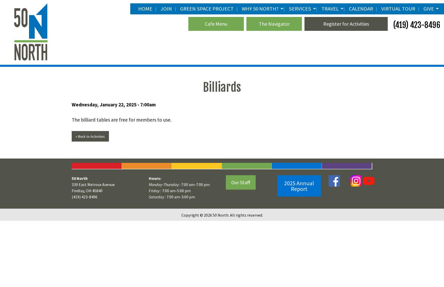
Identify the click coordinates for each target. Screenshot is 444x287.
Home (145, 8)
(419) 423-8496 (416, 25)
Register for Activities (346, 24)
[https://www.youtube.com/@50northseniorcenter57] (368, 180)
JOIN (166, 8)
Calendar (361, 8)
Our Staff (240, 182)
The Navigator (274, 24)
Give (428, 8)
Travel (330, 8)
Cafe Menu (216, 24)
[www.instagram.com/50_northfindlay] (356, 180)
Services (300, 8)
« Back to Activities (90, 136)
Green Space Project (207, 8)
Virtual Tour (398, 8)
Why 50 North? (260, 8)
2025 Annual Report (299, 186)
